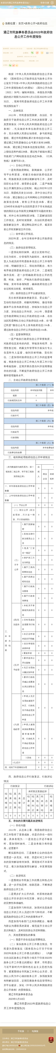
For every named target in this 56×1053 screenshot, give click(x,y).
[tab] (52, 2)
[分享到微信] (32, 53)
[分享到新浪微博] (37, 53)
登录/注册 (44, 3)
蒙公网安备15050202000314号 (33, 1046)
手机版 (21, 1031)
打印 (51, 53)
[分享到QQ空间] (42, 53)
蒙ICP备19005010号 (10, 1046)
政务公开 (30, 23)
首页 (21, 23)
